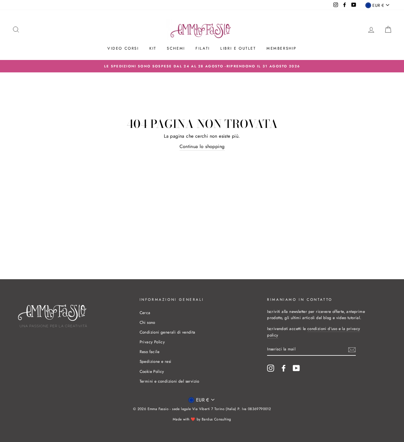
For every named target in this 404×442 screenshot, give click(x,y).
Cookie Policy (152, 371)
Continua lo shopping (202, 146)
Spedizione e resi (156, 361)
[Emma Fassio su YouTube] (296, 368)
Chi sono (147, 322)
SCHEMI (176, 48)
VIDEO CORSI (123, 48)
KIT (152, 48)
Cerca (145, 313)
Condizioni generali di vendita (167, 332)
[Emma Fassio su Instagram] (270, 368)
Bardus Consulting (216, 419)
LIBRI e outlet (238, 48)
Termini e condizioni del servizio (169, 381)
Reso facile (149, 352)
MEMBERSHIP (281, 48)
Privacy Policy (152, 342)
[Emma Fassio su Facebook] (283, 368)
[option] (202, 66)
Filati (202, 48)
